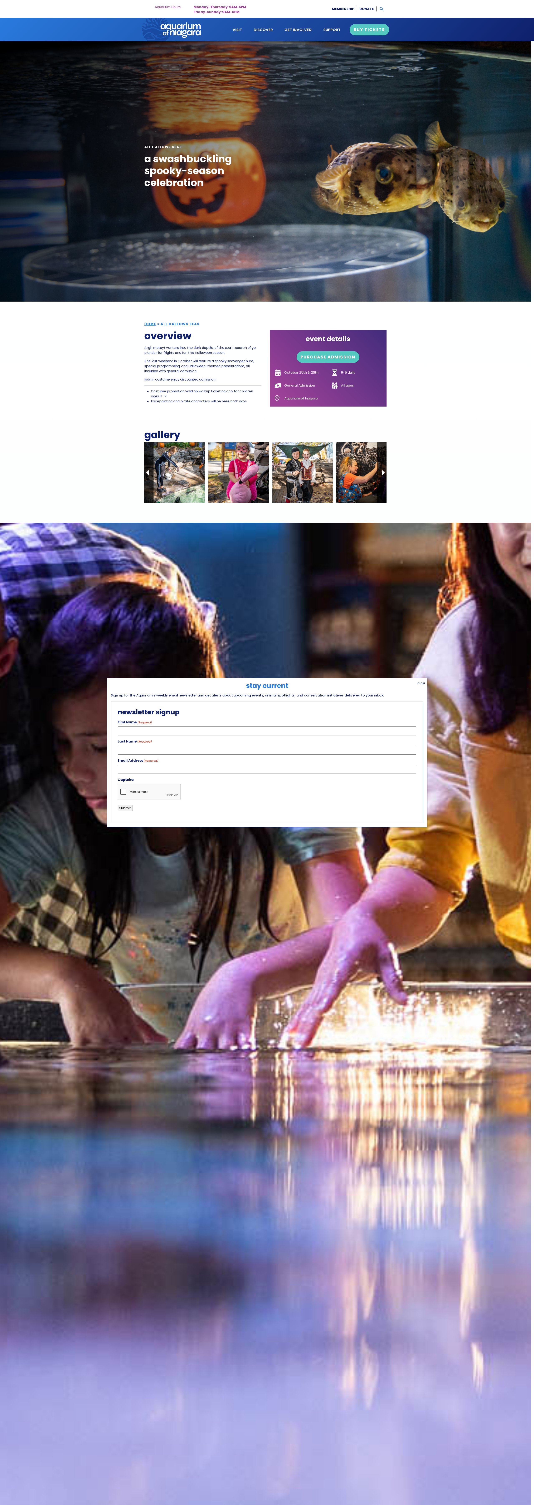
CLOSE (421, 683)
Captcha (126, 779)
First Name (135, 722)
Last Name (135, 741)
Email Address (138, 760)
